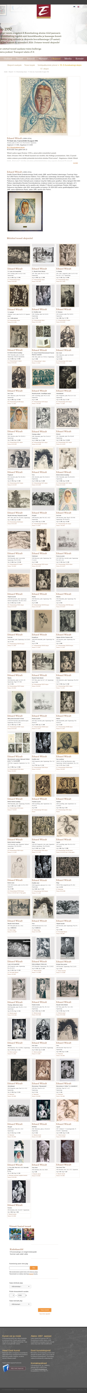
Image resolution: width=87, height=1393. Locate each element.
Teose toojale (29, 65)
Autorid (31, 58)
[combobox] (20, 1286)
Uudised (8, 58)
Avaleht (5, 71)
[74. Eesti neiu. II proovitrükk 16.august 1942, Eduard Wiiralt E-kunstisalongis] (43, 11)
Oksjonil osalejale (14, 65)
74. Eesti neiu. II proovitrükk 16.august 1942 (38, 71)
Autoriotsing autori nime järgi (18, 1263)
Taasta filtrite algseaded (44, 1313)
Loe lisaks (75, 162)
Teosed (19, 58)
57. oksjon (44, 69)
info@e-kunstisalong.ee (41, 1369)
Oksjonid (55, 58)
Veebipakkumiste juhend (47, 65)
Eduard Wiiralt (14, 138)
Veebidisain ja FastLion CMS (73, 1389)
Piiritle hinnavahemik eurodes (19, 1291)
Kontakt (80, 58)
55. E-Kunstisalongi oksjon (71, 65)
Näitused (43, 58)
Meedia (68, 58)
